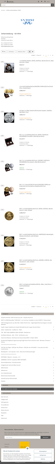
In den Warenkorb (37, 79)
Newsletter (4, 413)
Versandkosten (5, 405)
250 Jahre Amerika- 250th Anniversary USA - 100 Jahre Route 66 (17, 317)
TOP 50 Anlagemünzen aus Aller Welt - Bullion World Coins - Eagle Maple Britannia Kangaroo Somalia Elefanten (26, 323)
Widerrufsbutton (24, 447)
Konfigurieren (43, 455)
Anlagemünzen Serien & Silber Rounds (10, 365)
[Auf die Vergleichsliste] (11, 62)
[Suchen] (52, 5)
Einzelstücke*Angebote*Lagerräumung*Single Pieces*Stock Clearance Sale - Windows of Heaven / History (26, 341)
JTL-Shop (48, 462)
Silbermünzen (4, 368)
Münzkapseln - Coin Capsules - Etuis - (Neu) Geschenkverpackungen (18, 351)
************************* (8, 345)
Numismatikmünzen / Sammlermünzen (11, 362)
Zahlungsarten (4, 402)
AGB (2, 415)
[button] (38, 1)
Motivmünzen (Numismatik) (8, 376)
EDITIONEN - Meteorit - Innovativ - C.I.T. (11, 357)
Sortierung (11, 51)
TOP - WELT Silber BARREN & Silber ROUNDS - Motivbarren (15, 332)
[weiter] (52, 55)
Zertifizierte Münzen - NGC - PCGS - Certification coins (14, 335)
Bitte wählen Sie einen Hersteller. (9, 389)
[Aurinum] (10, 1)
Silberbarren (4, 370)
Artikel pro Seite (21, 51)
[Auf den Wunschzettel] (14, 62)
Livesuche (6, 444)
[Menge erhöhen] (53, 75)
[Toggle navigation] (5, 1)
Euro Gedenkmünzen (6, 373)
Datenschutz (4, 407)
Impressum (4, 418)
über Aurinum (4, 397)
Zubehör (3, 381)
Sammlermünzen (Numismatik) (9, 378)
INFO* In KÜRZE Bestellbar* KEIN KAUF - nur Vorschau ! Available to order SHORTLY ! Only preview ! (26, 320)
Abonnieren (45, 437)
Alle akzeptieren (43, 451)
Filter (4, 51)
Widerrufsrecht (5, 410)
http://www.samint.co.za (7, 46)
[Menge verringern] (20, 75)
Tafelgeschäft (4, 399)
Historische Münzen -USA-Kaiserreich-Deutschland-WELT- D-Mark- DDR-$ (19, 338)
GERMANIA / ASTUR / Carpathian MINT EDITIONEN (13, 359)
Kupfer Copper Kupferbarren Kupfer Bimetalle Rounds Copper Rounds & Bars (20, 327)
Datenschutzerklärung (30, 432)
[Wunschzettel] (41, 1)
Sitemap (6, 446)
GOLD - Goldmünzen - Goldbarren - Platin (11, 330)
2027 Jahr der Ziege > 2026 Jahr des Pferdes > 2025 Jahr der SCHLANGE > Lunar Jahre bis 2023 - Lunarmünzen (24, 348)
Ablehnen (43, 459)
